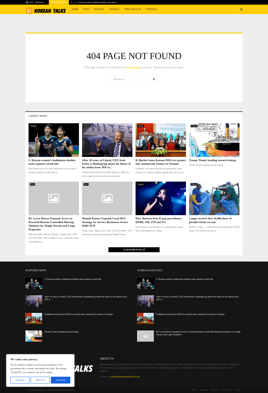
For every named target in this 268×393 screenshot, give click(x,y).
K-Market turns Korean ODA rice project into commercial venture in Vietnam (79, 314)
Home (75, 9)
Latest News (38, 115)
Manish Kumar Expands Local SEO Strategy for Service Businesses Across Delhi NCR (105, 222)
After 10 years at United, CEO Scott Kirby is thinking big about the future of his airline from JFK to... (106, 164)
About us (214, 390)
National (114, 9)
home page (133, 67)
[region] (40, 370)
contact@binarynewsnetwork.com (125, 376)
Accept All (60, 380)
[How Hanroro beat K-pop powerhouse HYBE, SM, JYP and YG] (161, 198)
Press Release (133, 9)
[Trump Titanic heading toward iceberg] (214, 140)
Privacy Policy (226, 390)
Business (99, 9)
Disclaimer (204, 390)
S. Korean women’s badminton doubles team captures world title (73, 279)
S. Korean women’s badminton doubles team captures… (98, 2)
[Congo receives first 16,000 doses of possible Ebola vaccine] (214, 198)
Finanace (151, 9)
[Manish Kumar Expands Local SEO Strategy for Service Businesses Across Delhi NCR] (107, 198)
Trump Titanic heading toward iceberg (212, 160)
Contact (237, 390)
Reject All (40, 380)
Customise (20, 380)
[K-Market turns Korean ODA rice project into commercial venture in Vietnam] (161, 140)
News (86, 9)
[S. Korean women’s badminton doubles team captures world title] (54, 140)
